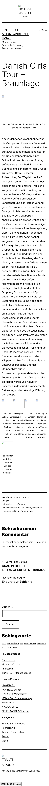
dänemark (37, 507)
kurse (21, 643)
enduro (4, 643)
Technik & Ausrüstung (13, 732)
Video (5, 740)
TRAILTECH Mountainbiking (16, 673)
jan (7, 500)
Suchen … (7, 606)
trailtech (13, 648)
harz (4, 511)
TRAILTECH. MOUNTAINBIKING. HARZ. (15, 34)
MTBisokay (8, 702)
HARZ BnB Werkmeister (14, 694)
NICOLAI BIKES (10, 706)
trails (31, 511)
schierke (16, 511)
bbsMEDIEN (8, 685)
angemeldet (21, 542)
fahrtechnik (10, 643)
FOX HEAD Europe (11, 689)
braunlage (26, 507)
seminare (43, 643)
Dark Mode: (8, 783)
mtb (9, 511)
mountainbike (30, 643)
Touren (21, 504)
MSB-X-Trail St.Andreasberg (17, 698)
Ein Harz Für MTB (11, 664)
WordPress (34, 771)
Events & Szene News (13, 723)
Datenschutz (8, 660)
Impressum (8, 668)
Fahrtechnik (8, 727)
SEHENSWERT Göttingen (15, 711)
